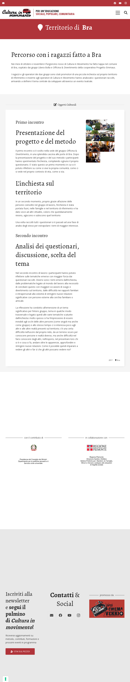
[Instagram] (125, 3)
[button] (118, 12)
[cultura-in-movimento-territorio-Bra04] (107, 125)
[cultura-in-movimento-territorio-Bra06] (93, 125)
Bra (87, 27)
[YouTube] (120, 3)
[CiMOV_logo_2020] (38, 13)
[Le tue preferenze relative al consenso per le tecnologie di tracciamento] (6, 679)
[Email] (51, 615)
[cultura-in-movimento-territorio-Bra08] (93, 146)
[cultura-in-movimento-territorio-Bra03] (93, 135)
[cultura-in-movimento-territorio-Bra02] (107, 135)
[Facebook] (115, 3)
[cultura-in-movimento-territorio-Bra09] (93, 157)
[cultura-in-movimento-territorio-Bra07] (107, 146)
